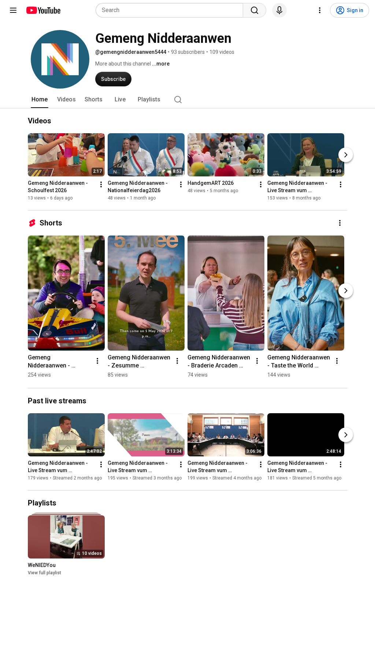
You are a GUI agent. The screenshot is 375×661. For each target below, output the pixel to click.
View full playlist (44, 572)
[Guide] (13, 10)
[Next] (345, 154)
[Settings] (319, 10)
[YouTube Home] (43, 10)
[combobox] (171, 10)
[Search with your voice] (279, 10)
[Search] (254, 10)
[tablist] (187, 99)
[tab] (39, 99)
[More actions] (101, 184)
